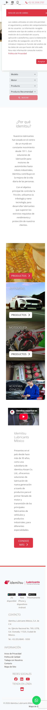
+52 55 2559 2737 (35, 2)
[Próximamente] (12, 2)
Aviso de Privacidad (12, 653)
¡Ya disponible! (11, 599)
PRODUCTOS (19, 275)
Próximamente (33, 597)
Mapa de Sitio (10, 666)
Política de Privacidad (17, 53)
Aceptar (41, 61)
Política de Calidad (12, 657)
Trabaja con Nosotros (13, 660)
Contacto (8, 663)
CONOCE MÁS (23, 542)
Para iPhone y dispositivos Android (22, 602)
